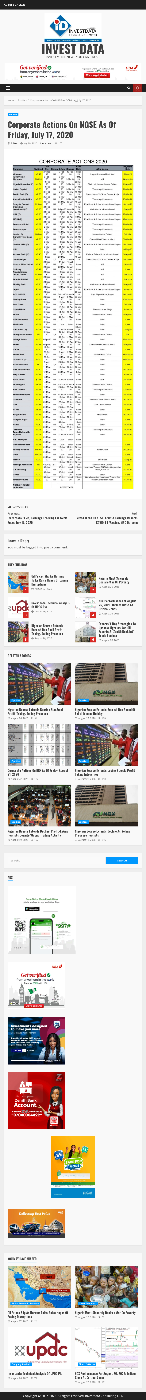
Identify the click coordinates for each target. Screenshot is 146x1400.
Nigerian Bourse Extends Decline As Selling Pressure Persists (106, 805)
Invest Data (73, 48)
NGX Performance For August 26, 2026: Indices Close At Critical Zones (85, 607)
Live (137, 88)
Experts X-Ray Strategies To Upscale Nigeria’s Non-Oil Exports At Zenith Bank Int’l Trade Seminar (85, 632)
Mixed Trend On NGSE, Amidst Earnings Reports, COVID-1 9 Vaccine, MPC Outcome (107, 518)
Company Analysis (21, 1364)
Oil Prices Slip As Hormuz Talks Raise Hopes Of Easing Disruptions (18, 582)
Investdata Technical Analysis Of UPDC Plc (18, 607)
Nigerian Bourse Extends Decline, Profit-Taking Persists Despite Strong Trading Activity (39, 805)
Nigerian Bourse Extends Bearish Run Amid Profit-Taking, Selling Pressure (18, 632)
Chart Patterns (87, 1364)
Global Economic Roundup (25, 1303)
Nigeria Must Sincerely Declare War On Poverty (85, 582)
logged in (33, 547)
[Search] (128, 88)
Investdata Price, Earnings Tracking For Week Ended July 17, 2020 (37, 518)
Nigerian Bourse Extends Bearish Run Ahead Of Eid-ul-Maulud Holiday (106, 684)
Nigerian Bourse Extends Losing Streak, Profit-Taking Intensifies (106, 745)
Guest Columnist (88, 1303)
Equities (13, 114)
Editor (14, 143)
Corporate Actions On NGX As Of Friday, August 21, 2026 (39, 745)
